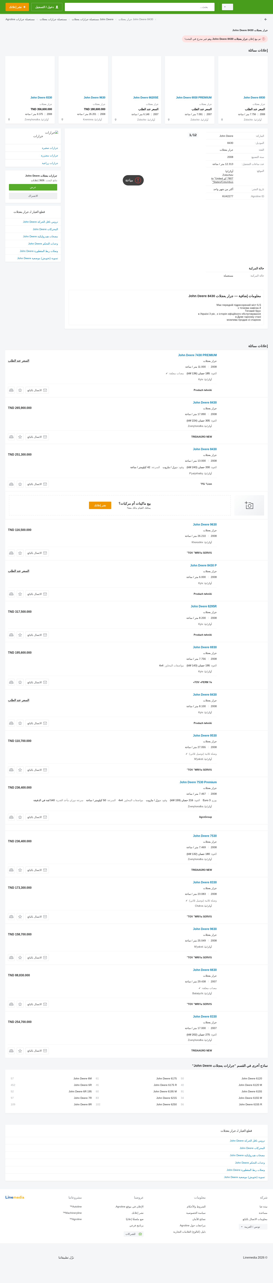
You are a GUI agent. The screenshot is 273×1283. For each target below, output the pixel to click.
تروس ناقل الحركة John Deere (40, 221)
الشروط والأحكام (196, 1206)
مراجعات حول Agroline (192, 1225)
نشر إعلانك (100, 505)
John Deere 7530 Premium (198, 782)
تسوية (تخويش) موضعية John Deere (37, 258)
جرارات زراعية (50, 163)
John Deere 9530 (205, 735)
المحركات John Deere (45, 229)
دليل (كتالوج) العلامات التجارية (189, 1231)
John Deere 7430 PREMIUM (197, 355)
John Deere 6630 (205, 969)
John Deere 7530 (205, 835)
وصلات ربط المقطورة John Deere (39, 251)
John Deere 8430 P (203, 565)
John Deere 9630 (94, 97)
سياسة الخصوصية (195, 1212)
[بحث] (211, 7)
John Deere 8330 (41, 97)
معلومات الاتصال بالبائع (255, 1219)
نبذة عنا (263, 1206)
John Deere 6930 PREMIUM (194, 97)
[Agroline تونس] (252, 7)
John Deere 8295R (204, 606)
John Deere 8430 (205, 402)
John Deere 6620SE (145, 97)
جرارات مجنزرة (49, 155)
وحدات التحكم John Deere (43, 243)
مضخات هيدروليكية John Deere (40, 236)
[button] (20, 390)
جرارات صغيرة (50, 147)
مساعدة (263, 1212)
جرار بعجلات (226, 149)
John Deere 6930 (254, 97)
